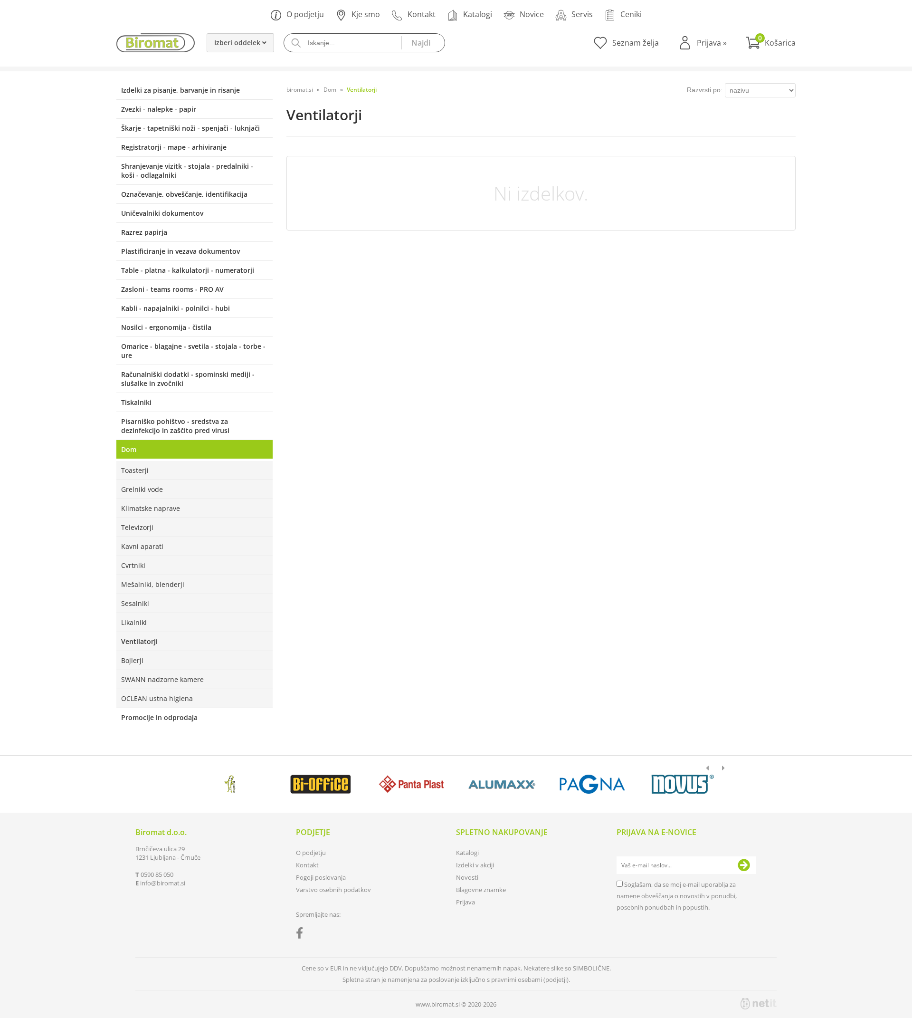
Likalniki (134, 622)
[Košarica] (771, 42)
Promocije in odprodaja (159, 717)
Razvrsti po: (704, 90)
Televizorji (137, 527)
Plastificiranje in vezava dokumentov (180, 251)
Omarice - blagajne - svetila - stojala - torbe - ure (193, 351)
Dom (128, 449)
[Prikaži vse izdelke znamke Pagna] (592, 784)
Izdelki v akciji (475, 865)
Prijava (712, 43)
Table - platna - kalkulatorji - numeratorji (187, 270)
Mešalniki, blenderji (152, 584)
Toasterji (135, 470)
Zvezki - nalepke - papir (158, 109)
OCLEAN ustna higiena (157, 698)
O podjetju (305, 14)
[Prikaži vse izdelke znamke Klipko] (230, 784)
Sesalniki (135, 603)
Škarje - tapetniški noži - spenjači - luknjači (190, 128)
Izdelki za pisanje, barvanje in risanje (180, 90)
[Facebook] (302, 935)
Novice (532, 14)
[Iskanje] (423, 42)
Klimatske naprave (150, 508)
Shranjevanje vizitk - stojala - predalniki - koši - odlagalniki (187, 171)
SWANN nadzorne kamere (162, 679)
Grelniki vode (142, 489)
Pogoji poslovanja (321, 877)
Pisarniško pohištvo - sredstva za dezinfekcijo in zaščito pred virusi (175, 426)
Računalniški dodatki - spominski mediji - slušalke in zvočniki (188, 379)
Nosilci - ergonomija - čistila (166, 327)
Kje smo (366, 14)
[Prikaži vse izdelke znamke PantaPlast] (411, 784)
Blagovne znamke (481, 889)
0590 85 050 (157, 874)
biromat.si (299, 90)
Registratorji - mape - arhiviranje (174, 147)
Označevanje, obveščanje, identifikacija (184, 194)
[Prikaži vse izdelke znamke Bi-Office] (320, 784)
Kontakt (422, 14)
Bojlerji (132, 660)
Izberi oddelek (238, 42)
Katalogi (477, 14)
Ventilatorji (139, 641)
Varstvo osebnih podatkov (333, 889)
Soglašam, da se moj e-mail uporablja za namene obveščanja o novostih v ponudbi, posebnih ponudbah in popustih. (677, 896)
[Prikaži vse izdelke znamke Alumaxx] (501, 784)
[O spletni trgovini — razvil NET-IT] (759, 1003)
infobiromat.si (162, 883)
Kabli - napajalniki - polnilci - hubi (175, 308)
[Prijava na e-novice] (744, 865)
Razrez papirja (144, 232)
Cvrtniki (133, 565)
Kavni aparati (142, 546)
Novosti (467, 877)
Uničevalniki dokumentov (162, 213)
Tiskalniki (136, 402)
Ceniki (631, 14)
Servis (582, 14)
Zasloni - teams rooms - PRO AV (172, 289)
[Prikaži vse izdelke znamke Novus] (682, 784)
